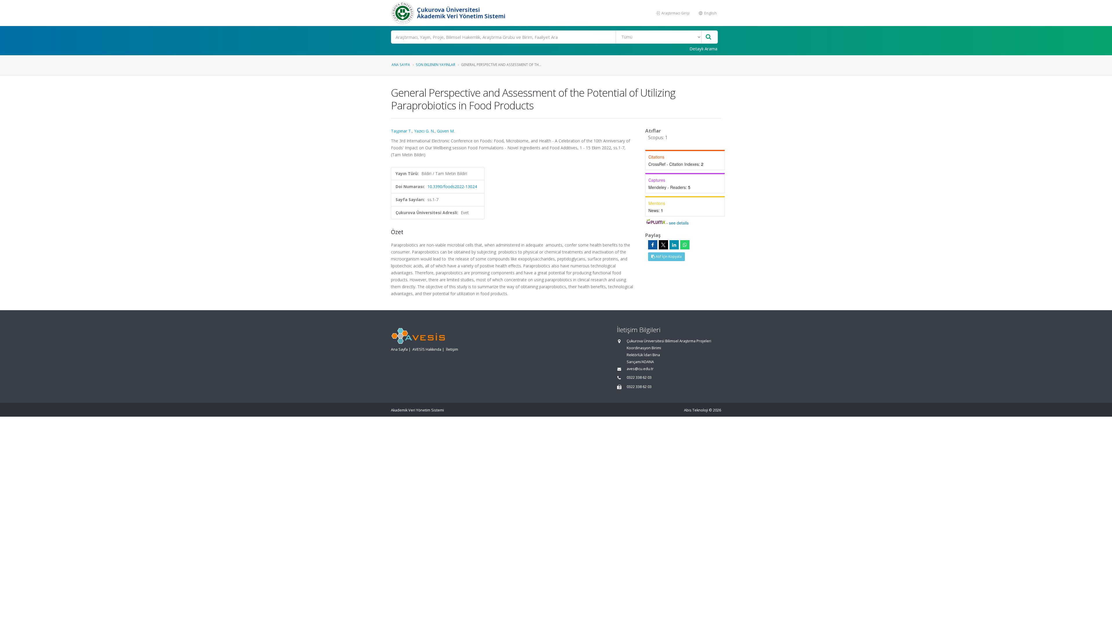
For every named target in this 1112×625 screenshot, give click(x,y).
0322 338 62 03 (639, 377)
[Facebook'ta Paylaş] (652, 244)
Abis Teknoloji (696, 410)
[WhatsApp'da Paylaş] (684, 244)
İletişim (452, 349)
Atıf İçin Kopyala (668, 256)
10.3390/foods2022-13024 (452, 186)
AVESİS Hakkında (426, 349)
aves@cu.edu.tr (640, 368)
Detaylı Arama (703, 49)
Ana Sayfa (401, 64)
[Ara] (708, 37)
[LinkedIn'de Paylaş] (674, 244)
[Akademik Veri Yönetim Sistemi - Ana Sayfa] (403, 13)
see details (679, 223)
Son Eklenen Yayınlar (435, 64)
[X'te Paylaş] (663, 244)
